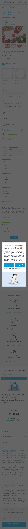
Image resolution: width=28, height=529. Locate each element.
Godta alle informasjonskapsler (9, 265)
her (21, 260)
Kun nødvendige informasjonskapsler (20, 265)
